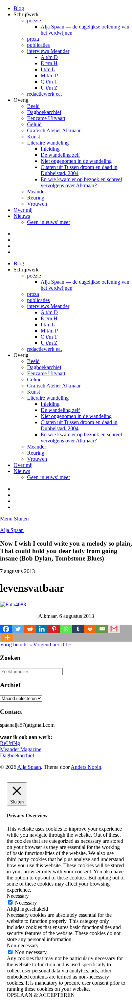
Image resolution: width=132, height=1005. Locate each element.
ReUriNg (10, 743)
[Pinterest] (54, 629)
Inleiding (50, 149)
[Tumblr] (78, 629)
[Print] (90, 629)
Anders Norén (86, 767)
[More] (7, 637)
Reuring (35, 198)
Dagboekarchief (44, 112)
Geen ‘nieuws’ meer (48, 222)
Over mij (23, 210)
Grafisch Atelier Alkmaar (54, 130)
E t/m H (49, 63)
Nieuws (22, 216)
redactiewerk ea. (44, 94)
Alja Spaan (12, 530)
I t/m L (48, 69)
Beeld (33, 106)
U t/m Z (49, 88)
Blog (19, 8)
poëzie (34, 20)
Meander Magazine (20, 749)
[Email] (102, 629)
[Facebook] (6, 629)
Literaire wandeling (48, 143)
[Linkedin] (42, 629)
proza (33, 39)
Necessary (26, 903)
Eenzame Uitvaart (46, 118)
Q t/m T (49, 81)
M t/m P (49, 75)
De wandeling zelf (60, 155)
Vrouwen (37, 204)
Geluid (34, 124)
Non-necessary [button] (23, 945)
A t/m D (49, 57)
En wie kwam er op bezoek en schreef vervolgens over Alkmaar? (81, 182)
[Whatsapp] (66, 629)
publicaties (38, 45)
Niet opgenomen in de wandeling (76, 161)
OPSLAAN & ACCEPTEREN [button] (41, 995)
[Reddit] (30, 629)
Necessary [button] (18, 896)
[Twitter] (18, 629)
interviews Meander (48, 51)
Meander (36, 191)
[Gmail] (114, 629)
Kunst (33, 136)
